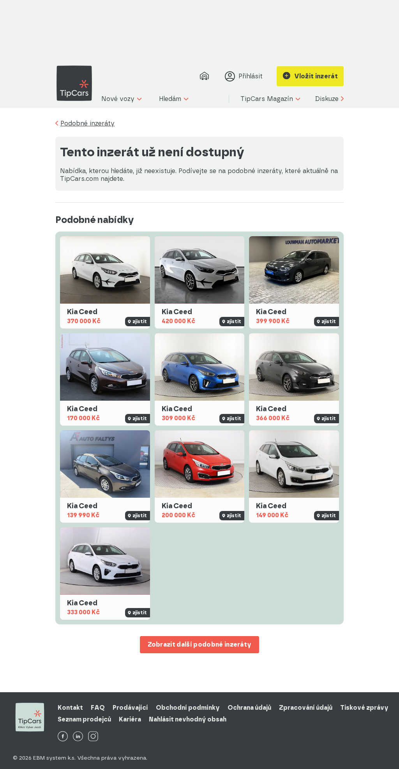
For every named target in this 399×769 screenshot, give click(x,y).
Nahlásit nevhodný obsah (187, 719)
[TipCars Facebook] (63, 736)
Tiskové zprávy (364, 707)
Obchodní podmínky (188, 707)
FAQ (98, 707)
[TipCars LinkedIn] (78, 736)
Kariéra (130, 719)
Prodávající (130, 707)
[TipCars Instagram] (93, 736)
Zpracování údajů (305, 707)
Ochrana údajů (249, 707)
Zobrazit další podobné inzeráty (200, 644)
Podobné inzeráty (87, 123)
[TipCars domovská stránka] (77, 83)
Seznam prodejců (84, 719)
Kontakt (70, 707)
